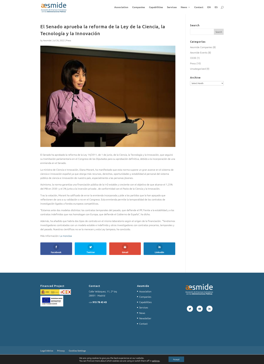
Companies (138, 7)
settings (156, 360)
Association (121, 7)
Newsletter (145, 318)
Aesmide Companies (201, 47)
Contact (198, 7)
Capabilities (156, 7)
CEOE (193, 57)
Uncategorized (198, 68)
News (184, 7)
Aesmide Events (198, 52)
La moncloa (66, 235)
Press (68, 40)
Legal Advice (46, 350)
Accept (176, 359)
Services (172, 7)
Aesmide (47, 40)
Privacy (61, 350)
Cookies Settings (77, 350)
